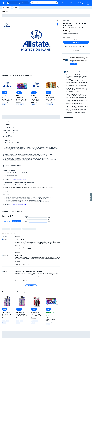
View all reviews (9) (31, 285)
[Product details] (58, 125)
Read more (17, 245)
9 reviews (13, 219)
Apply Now (73, 63)
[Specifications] (58, 192)
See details (81, 46)
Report (29, 248)
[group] (69, 27)
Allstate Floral (66, 20)
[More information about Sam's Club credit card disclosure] (73, 61)
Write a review (16, 221)
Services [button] (15, 7)
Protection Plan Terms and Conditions (17, 179)
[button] (81, 2)
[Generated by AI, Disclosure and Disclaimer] (87, 72)
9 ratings (73, 27)
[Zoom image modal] (57, 24)
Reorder (64, 3)
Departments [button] (6, 7)
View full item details (68, 117)
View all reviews (6, 221)
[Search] (56, 3)
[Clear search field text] (53, 2)
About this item (6, 122)
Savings (73, 3)
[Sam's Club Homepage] (3, 3)
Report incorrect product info (46, 187)
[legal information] (78, 33)
